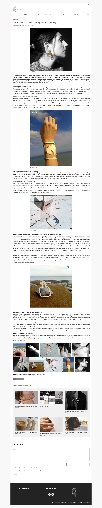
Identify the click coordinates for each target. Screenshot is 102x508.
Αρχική (27, 14)
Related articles (16, 385)
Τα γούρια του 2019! (44, 406)
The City (53, 14)
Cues (62, 14)
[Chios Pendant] (53, 364)
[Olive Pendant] (81, 350)
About (20, 492)
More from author (26, 385)
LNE (23, 378)
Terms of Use (22, 496)
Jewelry (18, 378)
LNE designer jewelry (40, 374)
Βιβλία (44, 14)
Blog (69, 14)
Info (76, 14)
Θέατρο (36, 14)
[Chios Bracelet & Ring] (32, 350)
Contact (20, 494)
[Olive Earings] (82, 364)
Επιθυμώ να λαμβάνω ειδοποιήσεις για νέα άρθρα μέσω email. (27, 470)
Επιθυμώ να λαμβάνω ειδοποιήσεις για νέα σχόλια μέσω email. (27, 467)
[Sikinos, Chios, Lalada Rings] (21, 364)
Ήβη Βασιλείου (18, 25)
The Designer (15, 19)
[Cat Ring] (19, 350)
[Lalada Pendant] (49, 350)
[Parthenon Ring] (64, 350)
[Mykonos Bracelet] (68, 364)
